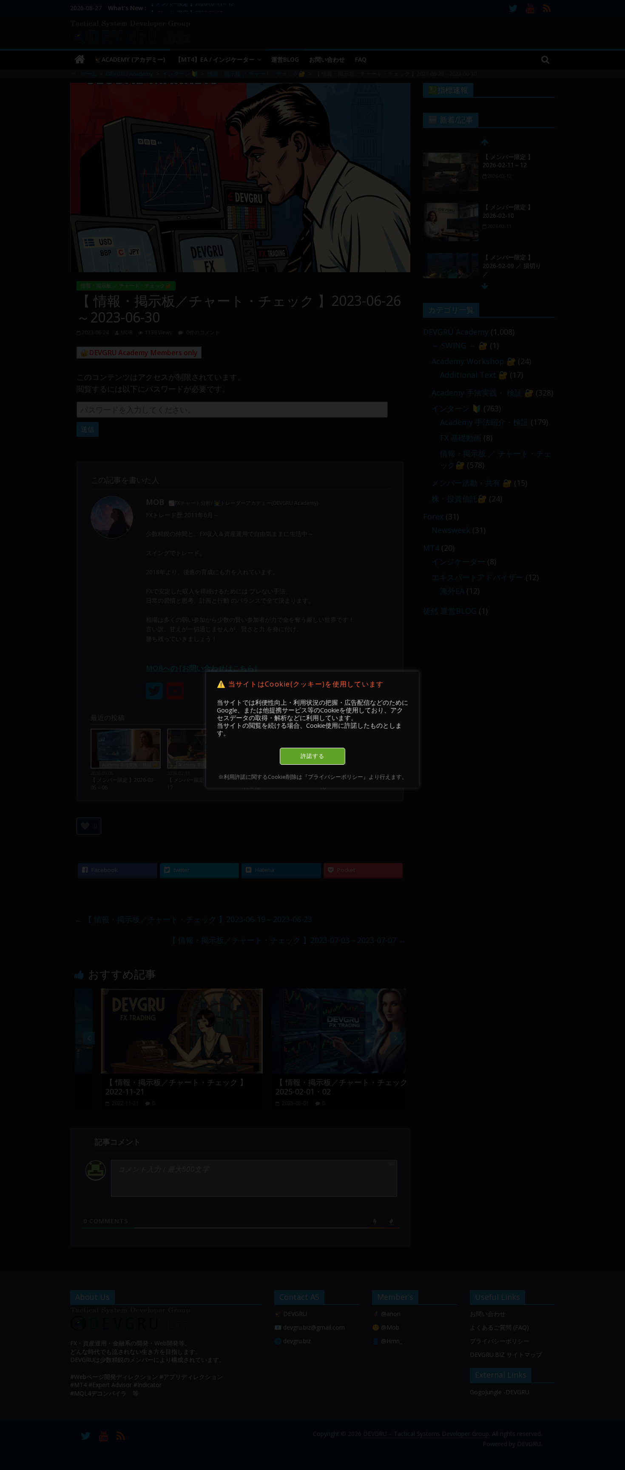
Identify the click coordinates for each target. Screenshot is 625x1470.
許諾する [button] (312, 756)
